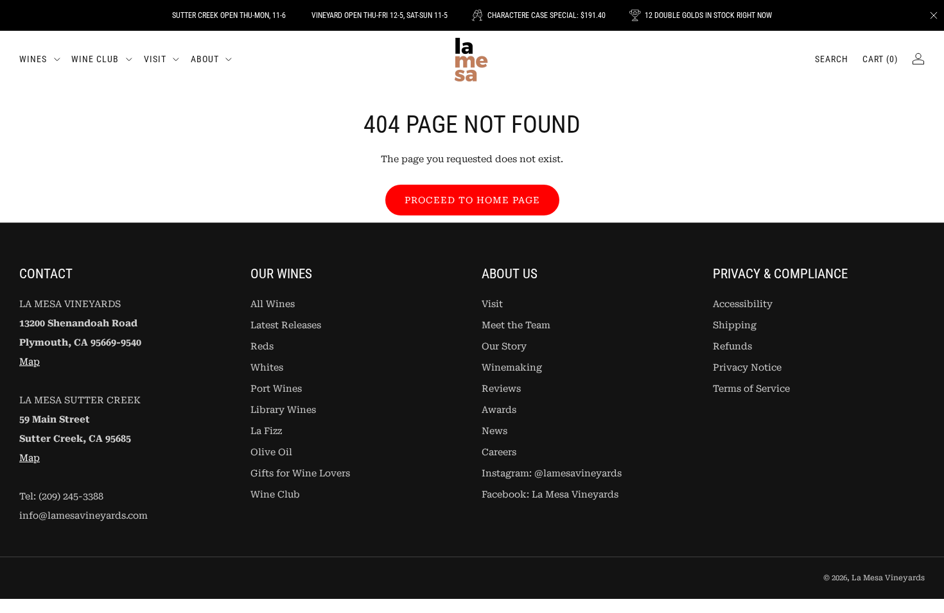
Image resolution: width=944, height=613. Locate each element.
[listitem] (229, 15)
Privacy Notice (747, 367)
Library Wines (283, 410)
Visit (155, 59)
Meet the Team (516, 325)
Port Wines (276, 388)
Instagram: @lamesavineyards (552, 473)
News (494, 431)
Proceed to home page (472, 200)
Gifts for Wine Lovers (300, 473)
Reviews (501, 388)
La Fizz (266, 431)
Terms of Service (751, 388)
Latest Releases (285, 325)
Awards (499, 410)
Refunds (732, 346)
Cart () (880, 59)
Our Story (504, 346)
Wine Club (95, 59)
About (205, 59)
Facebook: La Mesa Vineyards (550, 494)
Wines (33, 59)
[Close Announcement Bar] (933, 15)
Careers (499, 452)
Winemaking (512, 367)
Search (831, 59)
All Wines (272, 304)
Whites (266, 367)
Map (29, 362)
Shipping (734, 325)
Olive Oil (271, 452)
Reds (262, 346)
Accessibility (743, 304)
